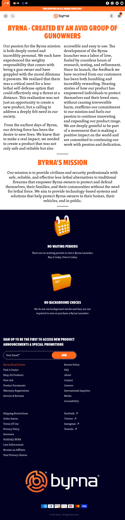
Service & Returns (13, 396)
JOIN (64, 355)
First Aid (8, 380)
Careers (68, 385)
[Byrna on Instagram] (112, 3)
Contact (68, 380)
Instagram (70, 424)
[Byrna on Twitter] (117, 3)
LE (26, 3)
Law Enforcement (13, 445)
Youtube (69, 429)
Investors (8, 434)
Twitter (69, 418)
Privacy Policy (11, 429)
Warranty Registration (16, 391)
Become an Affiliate (14, 450)
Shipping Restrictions (15, 413)
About (67, 375)
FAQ (66, 370)
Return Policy (72, 365)
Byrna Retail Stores (14, 365)
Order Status (10, 418)
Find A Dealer (11, 370)
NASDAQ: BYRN (12, 439)
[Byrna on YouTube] (121, 3)
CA (18, 3)
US (8, 3)
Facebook (69, 413)
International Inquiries (77, 391)
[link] (13, 16)
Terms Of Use (11, 424)
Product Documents (14, 385)
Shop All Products (13, 375)
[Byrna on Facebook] (107, 3)
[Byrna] (62, 483)
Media (67, 396)
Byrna (58, 514)
